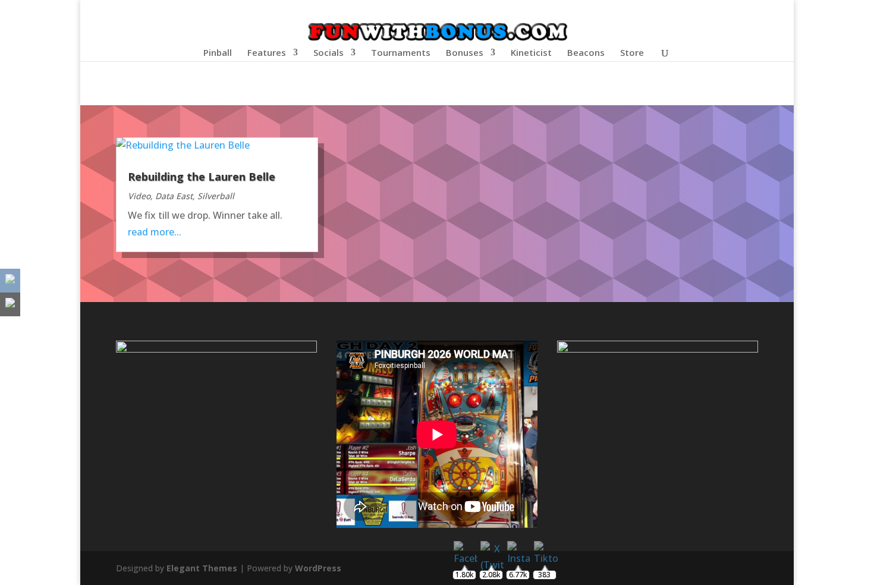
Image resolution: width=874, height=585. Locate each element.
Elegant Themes (201, 568)
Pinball (217, 53)
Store (632, 53)
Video (139, 196)
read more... (154, 231)
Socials (328, 53)
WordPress (318, 568)
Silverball (215, 196)
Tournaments (400, 53)
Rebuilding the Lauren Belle (201, 176)
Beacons (586, 53)
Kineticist (531, 53)
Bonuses (464, 53)
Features (266, 53)
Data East (174, 196)
